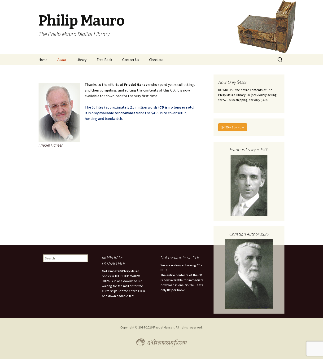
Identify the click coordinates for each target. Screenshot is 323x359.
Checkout (156, 59)
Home (43, 59)
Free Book (104, 59)
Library (81, 59)
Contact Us (130, 59)
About (61, 59)
